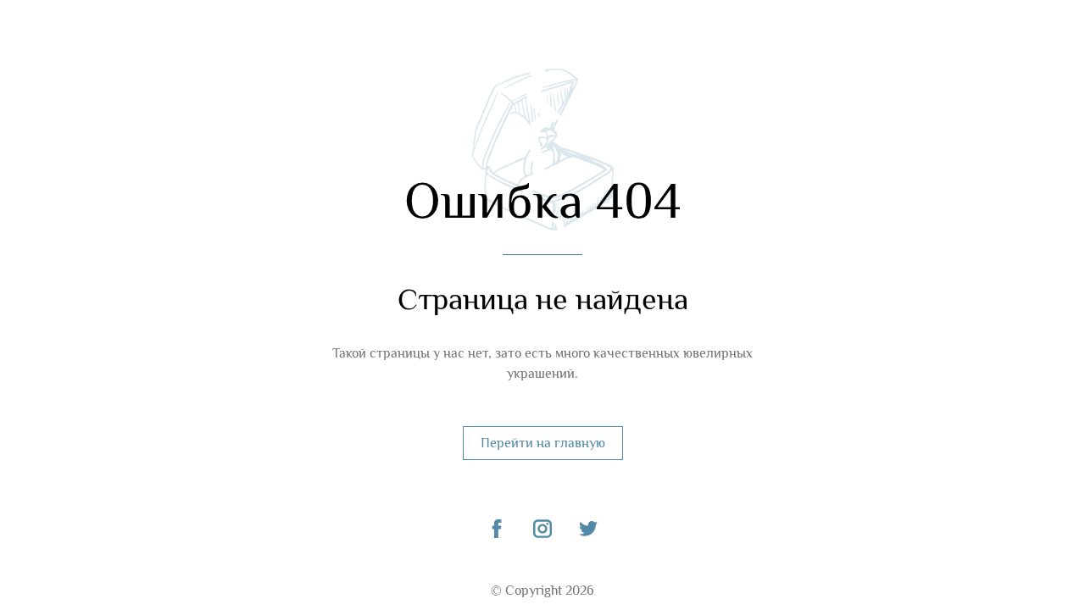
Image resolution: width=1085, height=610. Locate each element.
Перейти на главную (543, 443)
